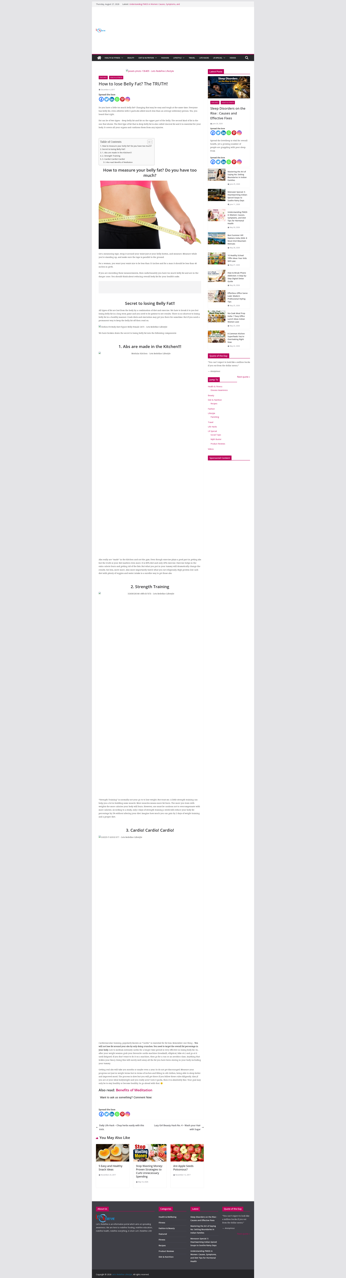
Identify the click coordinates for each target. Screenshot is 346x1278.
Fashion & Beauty (167, 1228)
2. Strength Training (111, 156)
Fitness (162, 1222)
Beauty (130, 58)
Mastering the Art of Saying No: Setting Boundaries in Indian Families (237, 175)
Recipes (214, 403)
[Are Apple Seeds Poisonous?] (187, 1145)
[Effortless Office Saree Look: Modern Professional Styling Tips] (216, 299)
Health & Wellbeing (167, 1217)
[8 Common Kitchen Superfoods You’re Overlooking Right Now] (216, 340)
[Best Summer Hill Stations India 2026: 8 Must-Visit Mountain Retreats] (216, 241)
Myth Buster (216, 439)
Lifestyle (177, 58)
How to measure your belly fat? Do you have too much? (127, 146)
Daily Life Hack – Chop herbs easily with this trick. (121, 1127)
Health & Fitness (112, 58)
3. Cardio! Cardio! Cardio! (113, 159)
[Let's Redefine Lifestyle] (99, 58)
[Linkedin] (111, 99)
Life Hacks (204, 58)
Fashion (165, 58)
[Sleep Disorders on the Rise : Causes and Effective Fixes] (229, 87)
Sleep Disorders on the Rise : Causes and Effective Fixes (227, 113)
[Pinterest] (122, 99)
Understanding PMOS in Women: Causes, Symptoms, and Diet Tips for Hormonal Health (237, 218)
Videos (233, 58)
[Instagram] (127, 99)
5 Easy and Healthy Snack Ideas (110, 1167)
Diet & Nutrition (146, 58)
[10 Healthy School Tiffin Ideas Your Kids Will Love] (216, 260)
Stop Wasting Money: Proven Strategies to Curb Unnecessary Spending (149, 1171)
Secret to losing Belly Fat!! (113, 149)
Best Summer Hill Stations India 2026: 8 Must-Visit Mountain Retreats (237, 239)
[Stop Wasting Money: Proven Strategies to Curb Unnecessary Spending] (150, 1145)
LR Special (217, 58)
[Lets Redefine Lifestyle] (105, 1216)
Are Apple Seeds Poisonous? (183, 1167)
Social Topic (216, 434)
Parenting (215, 417)
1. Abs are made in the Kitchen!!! (117, 152)
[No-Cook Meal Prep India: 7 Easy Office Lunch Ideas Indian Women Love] (216, 319)
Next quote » (243, 376)
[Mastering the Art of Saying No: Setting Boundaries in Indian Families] (216, 178)
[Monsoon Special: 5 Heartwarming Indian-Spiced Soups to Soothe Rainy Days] (216, 198)
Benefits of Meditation (133, 1090)
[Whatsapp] (117, 99)
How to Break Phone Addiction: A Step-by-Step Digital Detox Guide (237, 277)
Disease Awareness (219, 390)
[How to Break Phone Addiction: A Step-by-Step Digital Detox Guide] (216, 279)
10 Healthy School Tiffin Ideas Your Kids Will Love (237, 258)
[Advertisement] (148, 287)
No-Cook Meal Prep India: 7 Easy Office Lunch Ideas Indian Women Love (236, 317)
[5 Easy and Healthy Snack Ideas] (112, 1145)
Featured (103, 77)
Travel (192, 58)
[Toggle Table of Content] (148, 142)
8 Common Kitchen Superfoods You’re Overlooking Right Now (236, 337)
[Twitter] (106, 99)
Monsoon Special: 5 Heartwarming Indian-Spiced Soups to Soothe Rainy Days (238, 196)
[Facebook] (101, 99)
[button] (121, 58)
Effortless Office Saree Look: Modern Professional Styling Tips (238, 297)
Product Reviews (218, 443)
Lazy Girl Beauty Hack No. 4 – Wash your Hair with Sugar (177, 1127)
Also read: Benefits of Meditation (119, 162)
